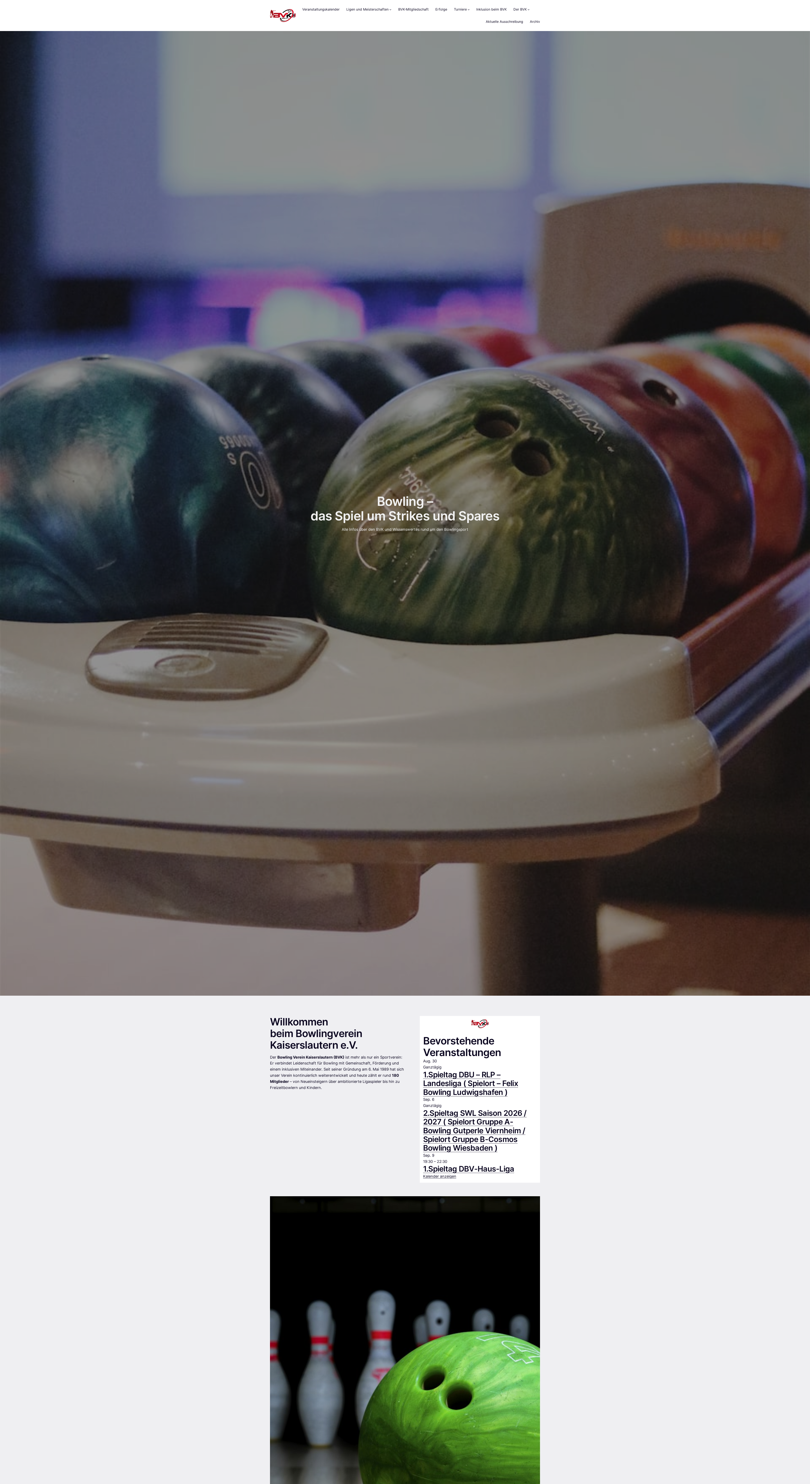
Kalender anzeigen (439, 1176)
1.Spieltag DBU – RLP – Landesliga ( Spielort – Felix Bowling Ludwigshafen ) (470, 1083)
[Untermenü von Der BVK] (529, 9)
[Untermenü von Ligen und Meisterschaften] (390, 9)
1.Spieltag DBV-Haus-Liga (468, 1168)
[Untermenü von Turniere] (469, 9)
